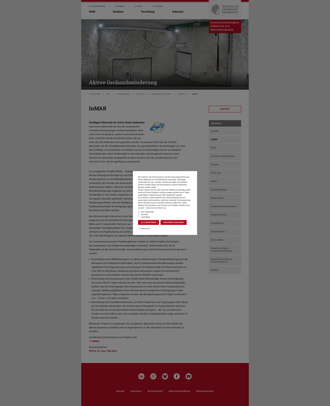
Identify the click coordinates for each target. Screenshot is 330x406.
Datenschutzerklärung (156, 208)
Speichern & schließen (173, 222)
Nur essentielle (147, 212)
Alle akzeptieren (148, 222)
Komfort (144, 214)
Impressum (145, 228)
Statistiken (145, 217)
